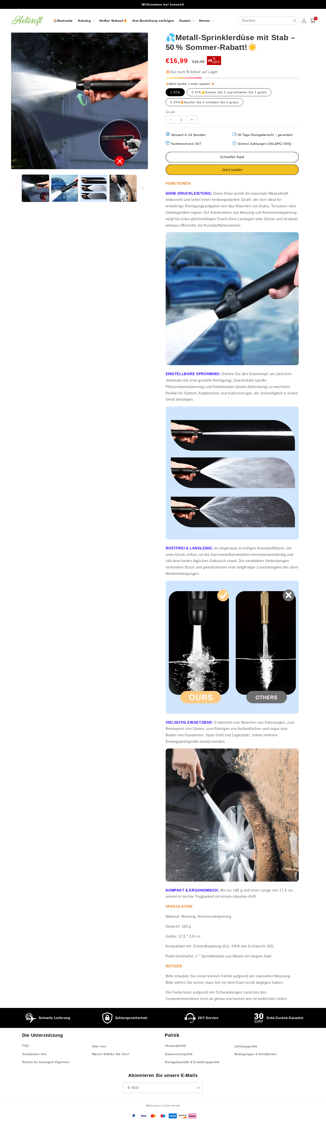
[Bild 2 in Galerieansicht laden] (64, 188)
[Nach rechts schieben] (143, 188)
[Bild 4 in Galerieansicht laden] (123, 188)
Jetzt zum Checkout (232, 170)
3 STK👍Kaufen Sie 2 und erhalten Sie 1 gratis (229, 92)
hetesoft (175, 1105)
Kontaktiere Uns (34, 1054)
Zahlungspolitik (245, 1046)
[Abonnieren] (198, 1088)
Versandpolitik (175, 1045)
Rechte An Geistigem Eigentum (46, 1062)
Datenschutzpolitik (179, 1054)
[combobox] (269, 21)
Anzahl (170, 112)
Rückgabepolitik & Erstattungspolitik (192, 1062)
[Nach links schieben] (16, 188)
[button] (86, 20)
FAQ (25, 1045)
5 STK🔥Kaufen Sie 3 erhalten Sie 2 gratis (204, 102)
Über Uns (99, 1046)
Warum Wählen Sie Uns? (111, 1054)
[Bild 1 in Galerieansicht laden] (35, 188)
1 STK (175, 92)
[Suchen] (295, 20)
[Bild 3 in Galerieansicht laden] (93, 188)
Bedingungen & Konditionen (255, 1054)
